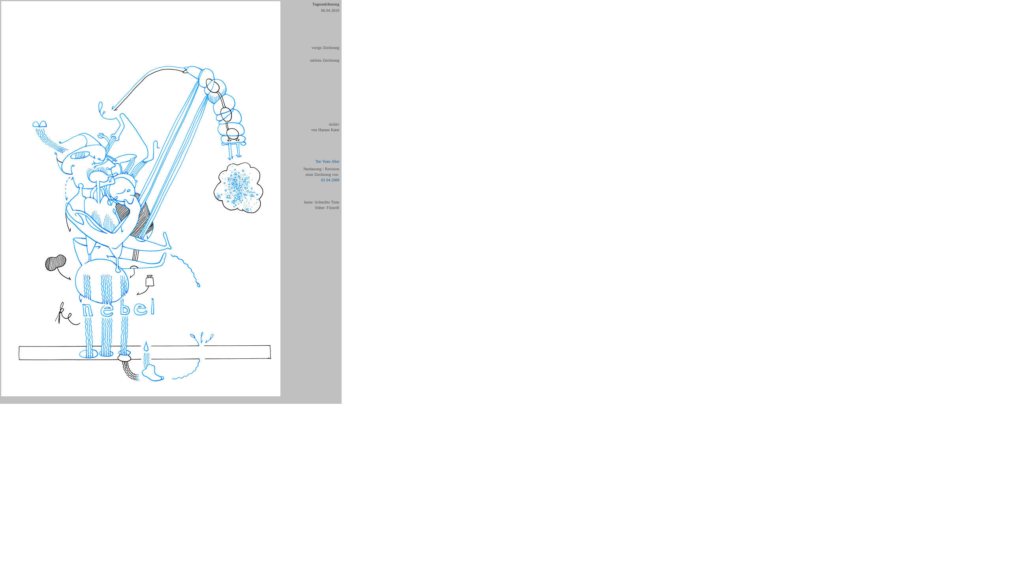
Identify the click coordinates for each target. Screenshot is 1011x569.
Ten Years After (327, 161)
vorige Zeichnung (325, 47)
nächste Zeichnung (324, 60)
